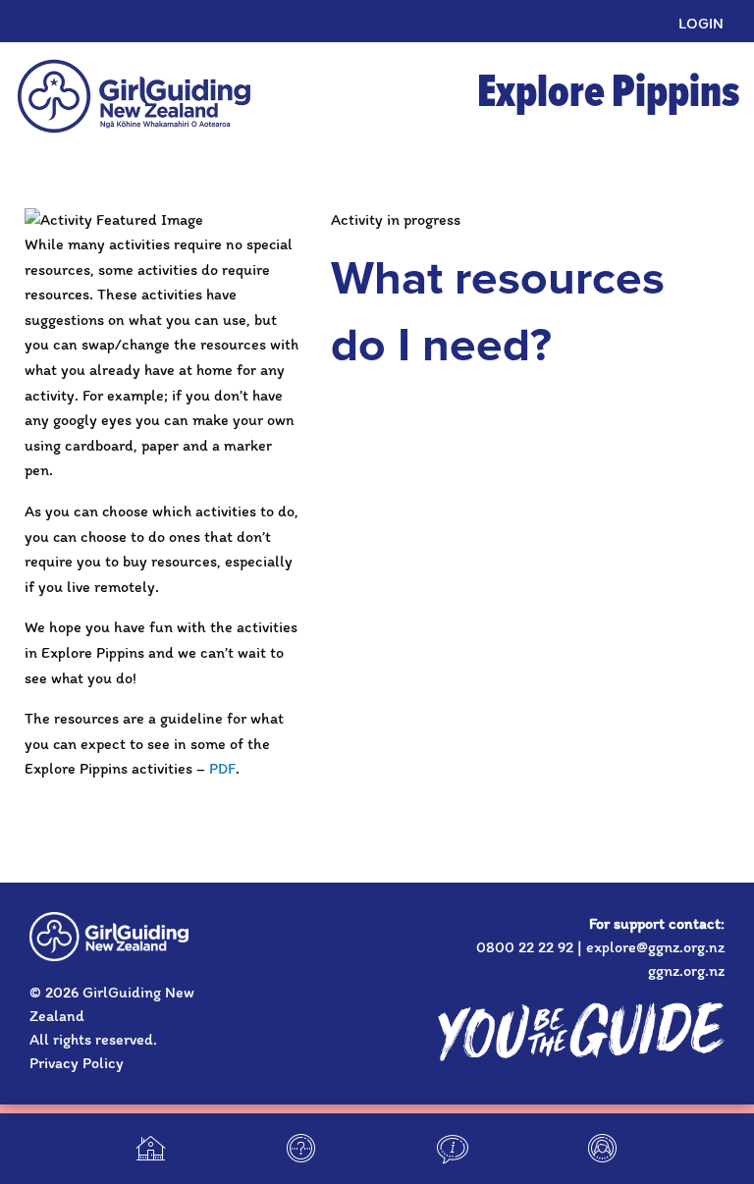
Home (151, 1148)
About (452, 1148)
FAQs (301, 1148)
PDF (222, 768)
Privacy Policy (76, 1062)
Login (701, 23)
